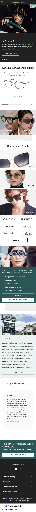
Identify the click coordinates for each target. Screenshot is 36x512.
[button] (2, 2)
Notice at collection (9, 509)
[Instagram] (20, 469)
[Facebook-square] (16, 469)
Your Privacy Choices (15, 506)
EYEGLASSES (9, 132)
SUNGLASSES (27, 132)
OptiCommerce (23, 501)
